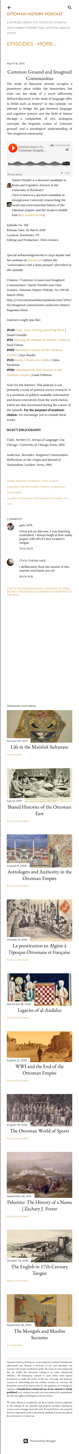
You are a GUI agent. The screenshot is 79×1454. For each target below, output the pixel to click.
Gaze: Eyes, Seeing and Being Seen (40, 330)
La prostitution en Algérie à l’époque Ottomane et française (39, 948)
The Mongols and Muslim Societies (39, 1334)
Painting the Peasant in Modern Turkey (41, 340)
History (45, 486)
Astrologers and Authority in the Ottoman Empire (40, 874)
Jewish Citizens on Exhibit (32, 360)
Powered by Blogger (43, 1440)
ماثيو (22, 525)
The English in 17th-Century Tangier (39, 1269)
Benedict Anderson (28, 480)
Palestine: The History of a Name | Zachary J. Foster (39, 1205)
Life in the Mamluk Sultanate (39, 746)
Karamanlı (35, 260)
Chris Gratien (50, 480)
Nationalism (14, 492)
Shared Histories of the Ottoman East (39, 810)
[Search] (69, 7)
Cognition (13, 486)
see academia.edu (32, 215)
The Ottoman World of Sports (39, 1130)
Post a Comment (18, 821)
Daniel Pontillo (30, 486)
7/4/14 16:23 (26, 548)
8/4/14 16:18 (26, 576)
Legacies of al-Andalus (40, 1010)
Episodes (20, 44)
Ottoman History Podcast (35, 14)
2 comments (15, 1345)
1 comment (14, 754)
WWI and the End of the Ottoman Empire (39, 1069)
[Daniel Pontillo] (9, 185)
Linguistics (57, 486)
